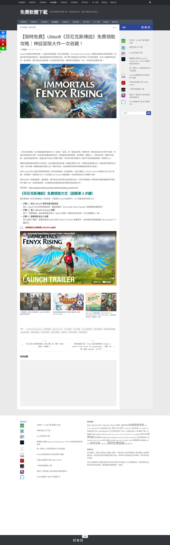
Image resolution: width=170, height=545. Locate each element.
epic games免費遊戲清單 (130, 425)
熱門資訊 (85, 2)
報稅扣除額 (120, 437)
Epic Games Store (106, 425)
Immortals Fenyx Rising (34, 329)
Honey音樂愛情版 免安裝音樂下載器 (50, 454)
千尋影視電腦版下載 (136, 89)
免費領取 (98, 437)
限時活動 (127, 443)
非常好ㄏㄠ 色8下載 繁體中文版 (48, 425)
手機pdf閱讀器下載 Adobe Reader (49, 460)
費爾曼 (24, 49)
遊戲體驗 (143, 440)
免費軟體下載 (34, 12)
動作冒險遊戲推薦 (109, 329)
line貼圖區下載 (140, 431)
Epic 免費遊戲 (102, 428)
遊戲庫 (130, 440)
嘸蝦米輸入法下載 (136, 47)
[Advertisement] (68, 135)
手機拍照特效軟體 (91, 440)
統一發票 (95, 2)
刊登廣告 (104, 2)
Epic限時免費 (133, 428)
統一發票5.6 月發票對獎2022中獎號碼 (51, 449)
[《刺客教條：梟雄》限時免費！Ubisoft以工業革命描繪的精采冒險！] (35, 301)
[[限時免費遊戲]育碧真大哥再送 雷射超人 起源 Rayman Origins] (68, 301)
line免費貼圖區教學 (102, 431)
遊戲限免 (64, 332)
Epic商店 (119, 428)
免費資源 (32, 2)
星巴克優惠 (99, 440)
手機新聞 (43, 2)
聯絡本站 (113, 2)
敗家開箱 (74, 2)
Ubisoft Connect (57, 329)
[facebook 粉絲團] (142, 27)
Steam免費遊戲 (136, 434)
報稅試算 (126, 437)
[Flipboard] (3, 44)
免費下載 (143, 434)
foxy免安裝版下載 (135, 53)
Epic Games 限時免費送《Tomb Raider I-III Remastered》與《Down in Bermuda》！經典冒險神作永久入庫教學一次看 (101, 315)
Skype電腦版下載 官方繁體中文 (48, 477)
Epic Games (92, 425)
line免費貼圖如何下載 (116, 431)
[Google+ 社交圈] (145, 27)
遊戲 (117, 440)
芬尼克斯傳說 (45, 332)
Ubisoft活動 (76, 329)
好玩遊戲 (53, 2)
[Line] (3, 48)
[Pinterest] (3, 41)
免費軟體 (21, 2)
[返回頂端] (85, 536)
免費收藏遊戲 (98, 329)
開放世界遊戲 (73, 332)
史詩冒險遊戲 (25, 332)
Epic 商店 (112, 428)
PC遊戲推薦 (47, 329)
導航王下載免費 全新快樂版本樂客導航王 (52, 471)
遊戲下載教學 (55, 332)
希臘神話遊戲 (35, 332)
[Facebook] (3, 33)
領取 (131, 443)
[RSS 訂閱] (149, 27)
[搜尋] (150, 2)
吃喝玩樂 (64, 2)
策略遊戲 (113, 440)
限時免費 (32, 27)
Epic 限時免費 (142, 428)
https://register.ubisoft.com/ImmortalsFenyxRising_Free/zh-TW (53, 188)
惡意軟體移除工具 (143, 437)
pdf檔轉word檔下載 (100, 434)
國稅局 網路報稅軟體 (112, 437)
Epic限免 (126, 428)
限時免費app (104, 443)
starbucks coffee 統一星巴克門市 (122, 434)
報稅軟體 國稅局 (133, 437)
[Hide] (1, 52)
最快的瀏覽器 (106, 440)
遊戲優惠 (126, 440)
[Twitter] (3, 37)
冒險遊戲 (104, 437)
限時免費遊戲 (83, 332)
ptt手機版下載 (110, 434)
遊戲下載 (121, 440)
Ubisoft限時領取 (87, 329)
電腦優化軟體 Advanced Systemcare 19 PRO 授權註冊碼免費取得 (139, 61)
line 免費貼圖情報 (129, 431)
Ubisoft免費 (67, 329)
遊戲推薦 (136, 440)
